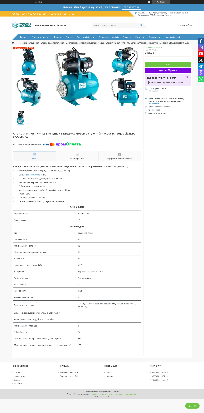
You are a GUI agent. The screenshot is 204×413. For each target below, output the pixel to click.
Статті (109, 372)
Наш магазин (20, 376)
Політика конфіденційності (126, 394)
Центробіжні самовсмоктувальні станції (85, 43)
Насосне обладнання (29, 43)
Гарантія (127, 37)
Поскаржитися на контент (102, 394)
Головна (24, 37)
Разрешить (63, 13)
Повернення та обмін (109, 37)
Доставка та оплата (69, 372)
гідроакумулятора (33, 174)
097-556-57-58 (131, 7)
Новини (109, 376)
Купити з (163, 70)
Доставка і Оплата (85, 37)
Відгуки (69, 37)
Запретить (47, 13)
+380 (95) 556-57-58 (160, 380)
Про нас (58, 37)
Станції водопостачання (52, 43)
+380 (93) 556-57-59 (160, 376)
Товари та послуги (41, 37)
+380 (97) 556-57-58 (160, 372)
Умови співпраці (172, 37)
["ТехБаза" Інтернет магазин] (21, 25)
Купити (168, 64)
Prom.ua (116, 391)
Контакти (139, 37)
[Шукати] (141, 25)
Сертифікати (154, 37)
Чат (194, 406)
